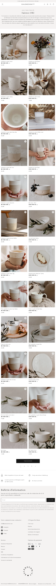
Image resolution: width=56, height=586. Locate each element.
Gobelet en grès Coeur (7, 61)
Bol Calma (3, 450)
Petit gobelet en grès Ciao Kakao (9, 309)
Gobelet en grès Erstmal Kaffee (9, 238)
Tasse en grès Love (5, 344)
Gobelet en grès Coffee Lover (36, 132)
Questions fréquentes (6, 543)
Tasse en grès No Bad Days (35, 309)
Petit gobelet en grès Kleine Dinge (37, 415)
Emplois (30, 526)
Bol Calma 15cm (32, 450)
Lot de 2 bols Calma (34, 238)
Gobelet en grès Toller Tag (7, 273)
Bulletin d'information (33, 534)
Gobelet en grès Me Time (7, 167)
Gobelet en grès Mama (34, 61)
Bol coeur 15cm (32, 203)
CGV (54, 583)
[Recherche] (44, 4)
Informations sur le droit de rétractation (11, 557)
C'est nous (30, 523)
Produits (27, 10)
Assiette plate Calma (34, 379)
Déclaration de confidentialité (44, 583)
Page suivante (28, 461)
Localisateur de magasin (34, 532)
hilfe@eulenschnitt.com (6, 523)
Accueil (23, 10)
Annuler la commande (6, 560)
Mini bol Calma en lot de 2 (7, 415)
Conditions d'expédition (7, 554)
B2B (2, 552)
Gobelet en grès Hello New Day (9, 132)
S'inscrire (51, 500)
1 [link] (20, 466)
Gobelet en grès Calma (7, 96)
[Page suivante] (35, 466)
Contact (3, 549)
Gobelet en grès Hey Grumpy (8, 379)
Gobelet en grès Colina (34, 96)
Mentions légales (32, 583)
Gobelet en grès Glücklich (7, 203)
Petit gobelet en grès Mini (35, 344)
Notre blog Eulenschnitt (34, 529)
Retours (3, 546)
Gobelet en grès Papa (34, 167)
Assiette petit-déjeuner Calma (36, 273)
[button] (44, 4)
